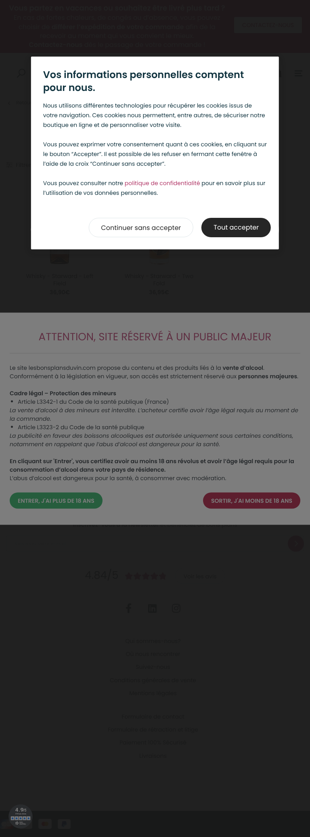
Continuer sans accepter (141, 227)
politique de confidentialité (162, 183)
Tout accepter (236, 227)
